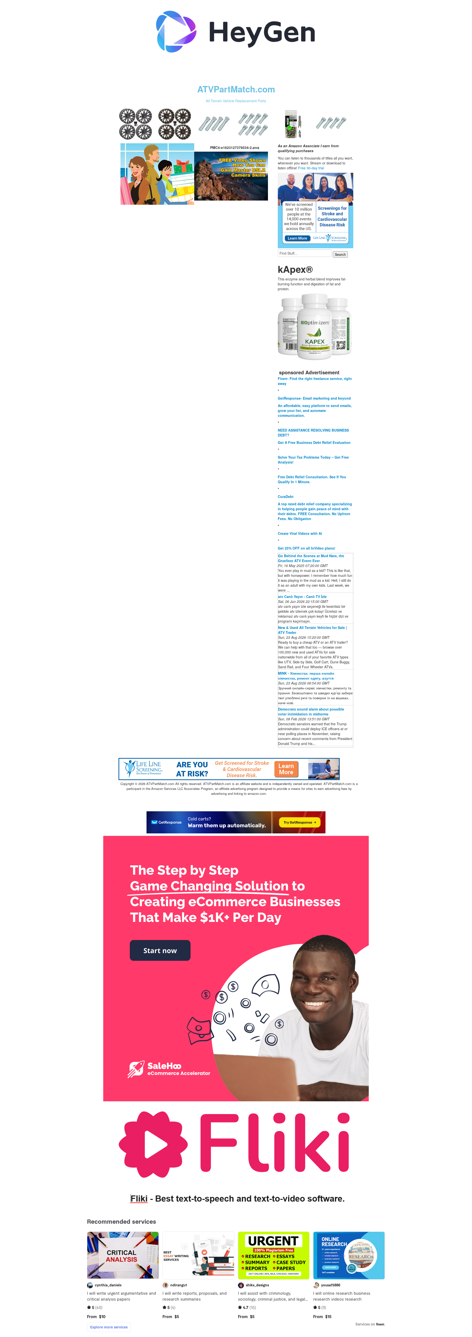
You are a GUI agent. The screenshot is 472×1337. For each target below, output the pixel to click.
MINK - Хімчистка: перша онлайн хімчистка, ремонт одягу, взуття (306, 676)
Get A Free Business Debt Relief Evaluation (314, 442)
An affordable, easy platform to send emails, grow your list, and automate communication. (315, 410)
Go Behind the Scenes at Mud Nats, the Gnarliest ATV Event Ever (311, 558)
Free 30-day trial (311, 167)
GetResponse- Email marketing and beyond (314, 398)
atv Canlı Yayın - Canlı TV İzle (302, 596)
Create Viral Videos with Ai (300, 533)
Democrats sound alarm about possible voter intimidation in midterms (311, 711)
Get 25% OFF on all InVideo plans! (306, 548)
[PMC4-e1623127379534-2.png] (157, 173)
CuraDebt (286, 496)
